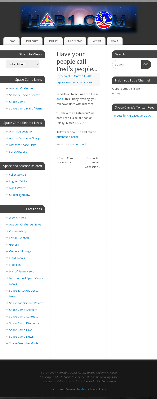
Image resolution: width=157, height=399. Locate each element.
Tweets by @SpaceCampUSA (131, 115)
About (114, 41)
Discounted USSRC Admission (92, 162)
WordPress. (99, 389)
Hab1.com (57, 389)
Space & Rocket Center (24, 95)
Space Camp (17, 102)
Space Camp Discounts (24, 323)
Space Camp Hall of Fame (26, 108)
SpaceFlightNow (19, 195)
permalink (81, 144)
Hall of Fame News (21, 271)
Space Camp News (21, 336)
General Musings (20, 251)
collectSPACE (17, 174)
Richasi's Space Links (22, 145)
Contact (96, 41)
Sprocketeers (18, 151)
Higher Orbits (18, 181)
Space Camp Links (21, 330)
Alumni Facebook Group (24, 138)
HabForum (31, 41)
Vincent (65, 76)
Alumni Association (21, 131)
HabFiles (53, 41)
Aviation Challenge (21, 88)
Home (11, 41)
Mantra (85, 389)
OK (144, 64)
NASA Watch (17, 188)
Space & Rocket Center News (75, 82)
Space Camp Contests (23, 316)
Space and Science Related (26, 303)
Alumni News (17, 218)
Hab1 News (17, 258)
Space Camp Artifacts (23, 310)
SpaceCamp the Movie (23, 343)
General (14, 244)
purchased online (67, 137)
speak (60, 99)
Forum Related (19, 238)
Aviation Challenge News (25, 224)
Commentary (17, 231)
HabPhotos (75, 41)
